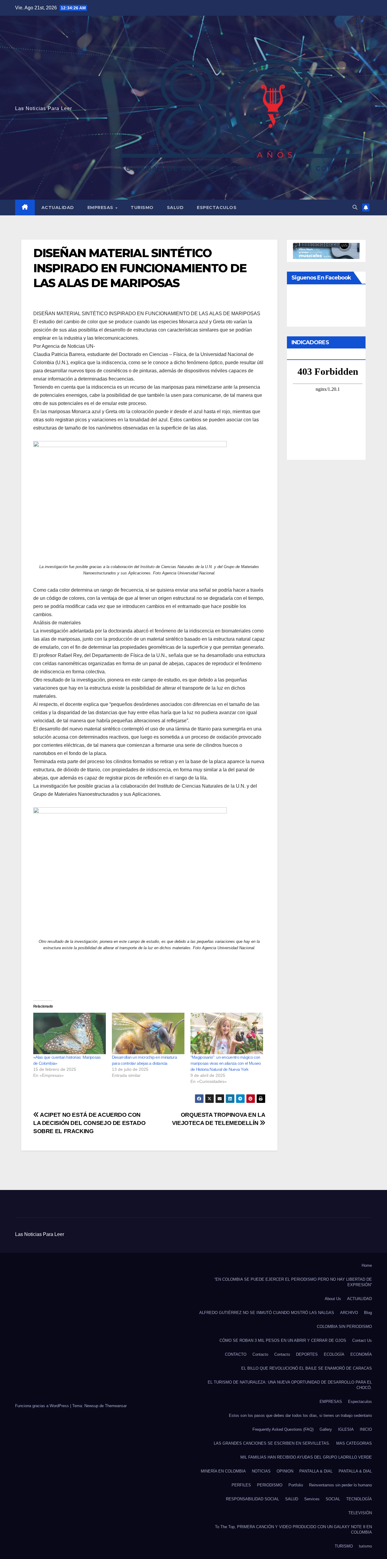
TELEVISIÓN (360, 1513)
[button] (355, 207)
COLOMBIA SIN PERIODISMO (344, 1326)
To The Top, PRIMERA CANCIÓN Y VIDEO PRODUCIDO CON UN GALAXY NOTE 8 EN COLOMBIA (293, 1529)
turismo (365, 1546)
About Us (333, 1298)
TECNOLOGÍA (359, 1499)
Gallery (326, 1429)
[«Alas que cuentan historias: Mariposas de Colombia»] (69, 1033)
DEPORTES (307, 1354)
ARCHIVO (349, 1312)
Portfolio (295, 1485)
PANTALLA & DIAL (316, 1471)
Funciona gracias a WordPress (42, 1406)
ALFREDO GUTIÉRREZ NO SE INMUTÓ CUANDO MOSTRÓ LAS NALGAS (266, 1312)
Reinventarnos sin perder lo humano (340, 1485)
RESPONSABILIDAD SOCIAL (252, 1499)
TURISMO (142, 207)
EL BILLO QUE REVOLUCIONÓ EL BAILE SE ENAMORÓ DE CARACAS (306, 1368)
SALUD (175, 207)
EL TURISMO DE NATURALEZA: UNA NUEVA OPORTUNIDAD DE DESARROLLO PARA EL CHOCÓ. (290, 1385)
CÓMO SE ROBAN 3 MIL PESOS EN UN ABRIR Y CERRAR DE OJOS (283, 1340)
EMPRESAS (101, 207)
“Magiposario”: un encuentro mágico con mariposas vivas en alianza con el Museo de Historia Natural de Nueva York (225, 1063)
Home (367, 1265)
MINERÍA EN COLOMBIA (223, 1471)
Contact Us (362, 1340)
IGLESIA (346, 1429)
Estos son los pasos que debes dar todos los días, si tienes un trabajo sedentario (300, 1415)
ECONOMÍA (361, 1354)
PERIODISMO (269, 1485)
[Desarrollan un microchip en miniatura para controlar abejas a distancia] (148, 1033)
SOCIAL (333, 1499)
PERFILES (241, 1485)
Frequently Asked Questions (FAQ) (283, 1429)
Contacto (260, 1354)
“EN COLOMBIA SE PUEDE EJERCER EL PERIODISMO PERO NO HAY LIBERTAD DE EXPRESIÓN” (293, 1282)
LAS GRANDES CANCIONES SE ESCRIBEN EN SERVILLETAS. (272, 1443)
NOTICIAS (261, 1471)
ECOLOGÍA (334, 1354)
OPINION (285, 1471)
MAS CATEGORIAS (354, 1443)
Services (312, 1499)
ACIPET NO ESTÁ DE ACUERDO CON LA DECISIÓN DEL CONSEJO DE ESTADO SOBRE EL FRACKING (89, 1123)
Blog (368, 1312)
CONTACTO (235, 1354)
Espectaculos (216, 207)
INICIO (366, 1429)
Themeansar (116, 1406)
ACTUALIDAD (57, 207)
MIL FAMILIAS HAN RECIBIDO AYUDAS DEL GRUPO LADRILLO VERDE (306, 1457)
